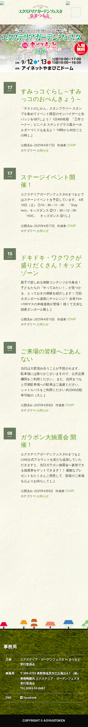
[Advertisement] (44, 572)
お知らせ (43, 150)
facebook (30, 697)
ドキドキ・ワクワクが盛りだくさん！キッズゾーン (51, 265)
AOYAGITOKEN (54, 720)
